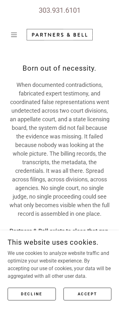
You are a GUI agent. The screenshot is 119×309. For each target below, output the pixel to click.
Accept (87, 293)
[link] (59, 34)
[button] (15, 34)
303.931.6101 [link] (60, 10)
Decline (31, 293)
